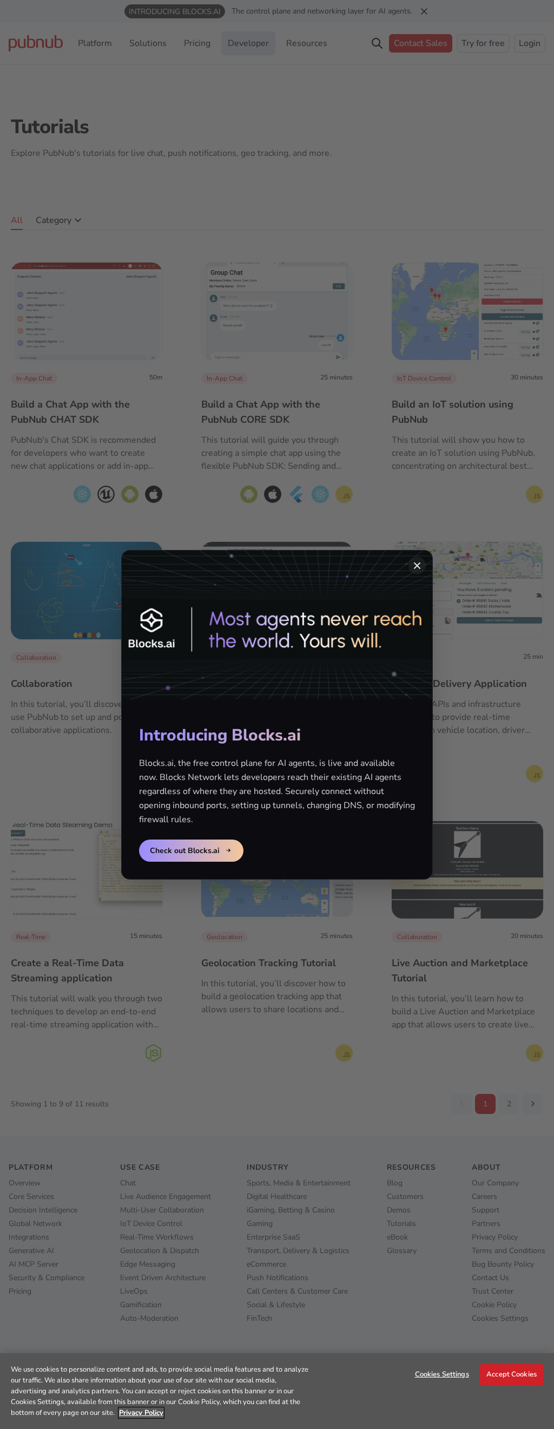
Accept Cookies (511, 1374)
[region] (277, 1391)
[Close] (417, 565)
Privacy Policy (141, 1413)
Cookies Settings (442, 1374)
